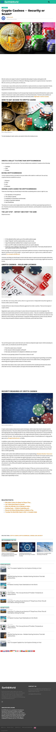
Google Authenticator (14, 438)
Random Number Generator (44, 453)
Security (40, 535)
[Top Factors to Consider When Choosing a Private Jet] (45, 551)
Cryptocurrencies (24, 535)
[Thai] (31, 651)
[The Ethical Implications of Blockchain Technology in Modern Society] (27, 551)
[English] (6, 651)
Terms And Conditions (27, 727)
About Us (3, 727)
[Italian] (16, 651)
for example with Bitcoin (13, 254)
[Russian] (24, 651)
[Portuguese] (21, 651)
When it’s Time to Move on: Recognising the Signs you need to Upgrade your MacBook (9, 554)
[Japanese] (19, 651)
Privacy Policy (10, 727)
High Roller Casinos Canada (41, 96)
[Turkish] (34, 651)
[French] (9, 651)
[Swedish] (29, 651)
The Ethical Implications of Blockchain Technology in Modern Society (27, 554)
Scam (36, 535)
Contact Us (17, 727)
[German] (11, 651)
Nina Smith (10, 17)
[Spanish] (26, 651)
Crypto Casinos (14, 535)
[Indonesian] (14, 651)
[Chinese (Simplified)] (1, 651)
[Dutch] (4, 651)
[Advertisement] (27, 67)
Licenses (32, 535)
